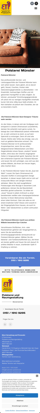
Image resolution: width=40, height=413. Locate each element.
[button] (37, 376)
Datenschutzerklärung (22, 410)
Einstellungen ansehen (20, 406)
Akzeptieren (20, 395)
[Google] (32, 3)
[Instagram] (36, 3)
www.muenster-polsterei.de (11, 372)
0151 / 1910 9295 (20, 260)
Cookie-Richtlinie (10, 410)
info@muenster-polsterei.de (11, 370)
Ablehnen (20, 401)
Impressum (32, 410)
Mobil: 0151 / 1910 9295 (10, 368)
